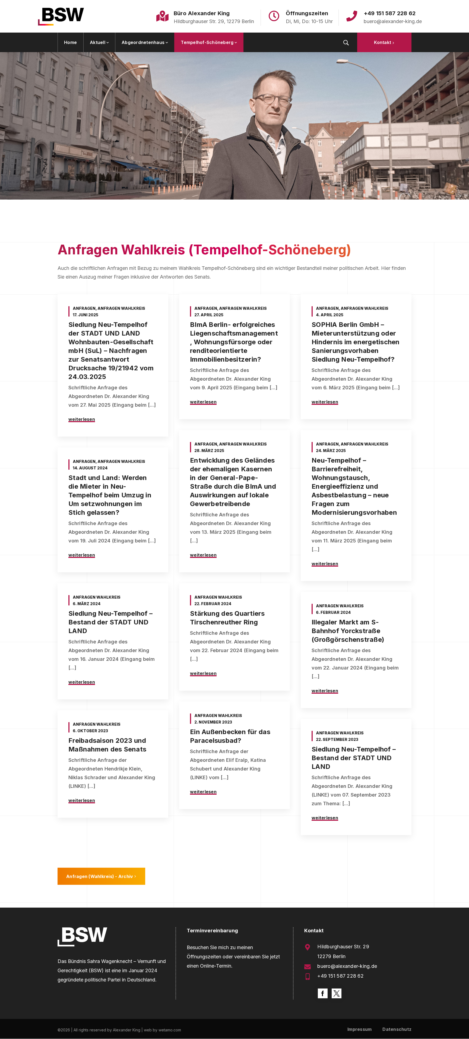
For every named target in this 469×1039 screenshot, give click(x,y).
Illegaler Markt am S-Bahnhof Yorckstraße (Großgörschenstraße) (348, 630)
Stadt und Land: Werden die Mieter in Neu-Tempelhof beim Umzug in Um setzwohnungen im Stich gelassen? (109, 495)
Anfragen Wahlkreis (121, 308)
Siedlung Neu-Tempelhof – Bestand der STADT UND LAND (110, 622)
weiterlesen (81, 419)
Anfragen (84, 308)
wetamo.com (170, 1030)
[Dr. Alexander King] (61, 16)
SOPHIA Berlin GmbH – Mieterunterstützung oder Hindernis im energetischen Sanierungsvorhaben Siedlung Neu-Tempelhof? (356, 342)
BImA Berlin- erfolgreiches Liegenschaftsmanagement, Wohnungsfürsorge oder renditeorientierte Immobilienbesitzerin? (234, 342)
